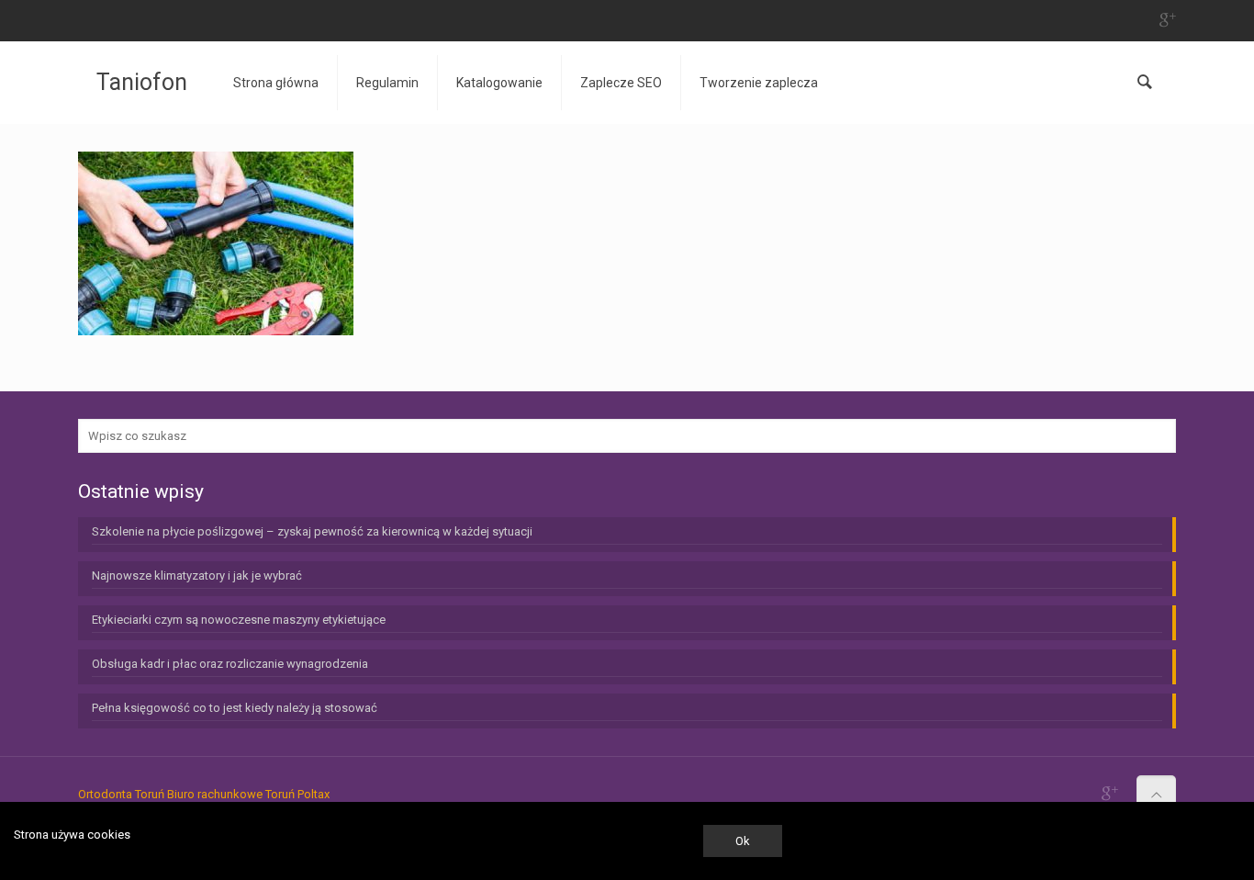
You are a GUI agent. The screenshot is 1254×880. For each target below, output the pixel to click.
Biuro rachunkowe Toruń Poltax (248, 794)
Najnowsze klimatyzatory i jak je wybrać (197, 575)
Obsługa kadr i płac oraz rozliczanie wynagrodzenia (230, 664)
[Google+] (1166, 20)
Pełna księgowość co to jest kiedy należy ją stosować (234, 708)
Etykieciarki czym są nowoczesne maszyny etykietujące (239, 619)
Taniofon (141, 82)
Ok (742, 841)
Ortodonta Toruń (121, 794)
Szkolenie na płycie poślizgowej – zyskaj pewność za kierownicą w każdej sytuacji (312, 531)
